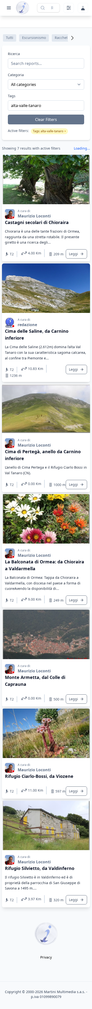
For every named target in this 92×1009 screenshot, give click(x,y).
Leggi (73, 253)
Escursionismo (34, 37)
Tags (11, 96)
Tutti (9, 37)
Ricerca (14, 53)
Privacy (46, 957)
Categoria (16, 74)
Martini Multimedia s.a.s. (64, 991)
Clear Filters (46, 119)
